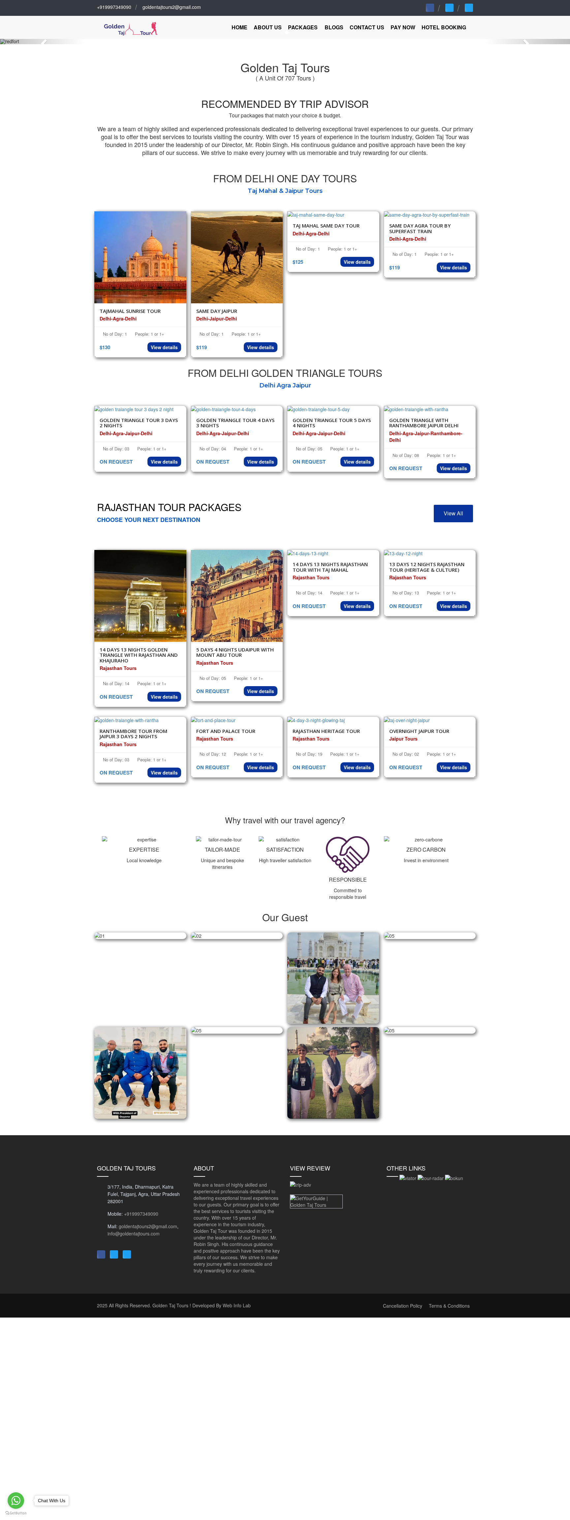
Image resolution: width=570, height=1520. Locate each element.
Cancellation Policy (402, 1305)
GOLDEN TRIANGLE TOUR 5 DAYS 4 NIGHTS (332, 423)
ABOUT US (268, 27)
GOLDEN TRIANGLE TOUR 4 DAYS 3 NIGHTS (235, 423)
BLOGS (334, 27)
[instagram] (469, 8)
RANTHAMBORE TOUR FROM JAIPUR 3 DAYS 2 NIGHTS (133, 734)
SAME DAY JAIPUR (216, 311)
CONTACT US (367, 27)
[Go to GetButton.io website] (15, 1513)
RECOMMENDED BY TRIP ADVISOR (285, 104)
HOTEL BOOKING (444, 27)
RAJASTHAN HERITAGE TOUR (326, 731)
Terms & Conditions (449, 1305)
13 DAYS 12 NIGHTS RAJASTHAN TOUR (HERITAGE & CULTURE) (426, 567)
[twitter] (449, 8)
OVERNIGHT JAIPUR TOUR (419, 731)
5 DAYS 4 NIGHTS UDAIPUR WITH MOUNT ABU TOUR (235, 652)
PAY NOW (403, 27)
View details (164, 347)
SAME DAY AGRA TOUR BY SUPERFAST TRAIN (420, 228)
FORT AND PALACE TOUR (225, 731)
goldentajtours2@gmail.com (171, 7)
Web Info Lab (237, 1305)
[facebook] (430, 8)
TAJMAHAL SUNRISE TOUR (130, 311)
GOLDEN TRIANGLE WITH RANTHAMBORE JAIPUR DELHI (424, 423)
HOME (239, 27)
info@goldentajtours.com (134, 1233)
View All (453, 513)
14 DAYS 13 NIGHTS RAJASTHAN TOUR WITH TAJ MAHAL (330, 567)
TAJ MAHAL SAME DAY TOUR (326, 225)
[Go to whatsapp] (16, 1500)
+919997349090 (114, 7)
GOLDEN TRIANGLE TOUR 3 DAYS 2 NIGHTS (139, 423)
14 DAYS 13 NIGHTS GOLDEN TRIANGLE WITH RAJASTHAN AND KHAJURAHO (139, 655)
